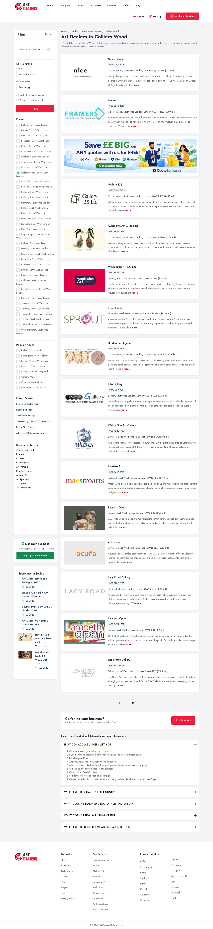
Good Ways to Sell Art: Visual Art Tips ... (42, 658)
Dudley (174, 859)
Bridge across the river (27, 403)
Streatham (113, 313)
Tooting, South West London (35, 319)
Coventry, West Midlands (33, 382)
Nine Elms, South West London (36, 259)
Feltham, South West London (35, 192)
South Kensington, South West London (33, 290)
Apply (35, 108)
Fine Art (20, 454)
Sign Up (157, 16)
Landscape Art (23, 462)
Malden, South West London (35, 243)
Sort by (19, 68)
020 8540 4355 (116, 105)
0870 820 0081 (116, 389)
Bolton (143, 872)
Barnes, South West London (34, 130)
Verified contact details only (33, 94)
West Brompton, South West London (32, 331)
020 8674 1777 (116, 624)
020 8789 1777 (116, 583)
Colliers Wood (115, 70)
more (136, 85)
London (147, 70)
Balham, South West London (35, 124)
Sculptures (21, 483)
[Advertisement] (35, 512)
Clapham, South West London (35, 167)
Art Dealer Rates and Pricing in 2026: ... (34, 580)
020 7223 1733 (116, 430)
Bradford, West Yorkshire (33, 366)
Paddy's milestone (24, 409)
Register (65, 887)
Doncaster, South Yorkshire (34, 387)
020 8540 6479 (117, 190)
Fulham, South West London (34, 197)
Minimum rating (23, 81)
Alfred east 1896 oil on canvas (31, 433)
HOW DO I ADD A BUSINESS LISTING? (87, 745)
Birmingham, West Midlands (34, 355)
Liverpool (175, 892)
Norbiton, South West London (35, 264)
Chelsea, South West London (35, 156)
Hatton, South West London (34, 208)
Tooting (111, 278)
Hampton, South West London (35, 202)
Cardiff (143, 889)
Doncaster (145, 900)
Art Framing (22, 466)
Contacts (80, 5)
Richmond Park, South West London (32, 282)
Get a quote (64, 5)
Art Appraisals (22, 479)
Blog (138, 5)
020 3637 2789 (116, 472)
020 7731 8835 (116, 665)
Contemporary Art (25, 450)
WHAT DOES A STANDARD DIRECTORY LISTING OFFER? (98, 804)
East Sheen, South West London (36, 186)
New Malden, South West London (37, 253)
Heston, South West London (34, 213)
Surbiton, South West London (35, 308)
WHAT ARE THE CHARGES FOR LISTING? (89, 792)
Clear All (48, 34)
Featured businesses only (32, 100)
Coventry (144, 894)
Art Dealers (95, 5)
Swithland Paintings (25, 415)
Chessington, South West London (37, 162)
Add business (183, 720)
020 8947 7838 (116, 231)
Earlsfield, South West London (35, 181)
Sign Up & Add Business (35, 555)
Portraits (20, 458)
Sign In (141, 16)
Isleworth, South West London (35, 223)
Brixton (111, 513)
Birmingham (146, 867)
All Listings (66, 865)
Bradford (144, 878)
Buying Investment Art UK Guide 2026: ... (37, 608)
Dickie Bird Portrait (25, 427)
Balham (111, 395)
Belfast (143, 861)
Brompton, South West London (36, 151)
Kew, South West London (33, 229)
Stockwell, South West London (36, 298)
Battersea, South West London (35, 135)
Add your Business (185, 16)
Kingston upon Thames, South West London (33, 236)
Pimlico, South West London (34, 269)
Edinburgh (176, 865)
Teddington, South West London (36, 313)
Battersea (112, 436)
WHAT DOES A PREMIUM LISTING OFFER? (89, 815)
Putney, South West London (34, 275)
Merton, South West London (34, 248)
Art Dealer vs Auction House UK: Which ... (35, 622)
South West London (132, 70)
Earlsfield (112, 478)
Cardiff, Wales (28, 377)
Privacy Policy (68, 898)
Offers (126, 5)
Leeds (173, 881)
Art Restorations (23, 487)
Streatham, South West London (36, 303)
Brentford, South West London (36, 140)
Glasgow (175, 870)
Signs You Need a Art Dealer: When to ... (35, 594)
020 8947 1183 (116, 272)
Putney (111, 589)
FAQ (63, 893)
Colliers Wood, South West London (32, 174)
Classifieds (112, 5)
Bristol (143, 883)
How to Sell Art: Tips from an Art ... (43, 638)
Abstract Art (21, 475)
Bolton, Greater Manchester (34, 361)
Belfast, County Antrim (32, 350)
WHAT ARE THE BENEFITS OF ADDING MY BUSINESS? (97, 827)
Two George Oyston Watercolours (33, 421)
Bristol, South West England (34, 371)
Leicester (175, 887)
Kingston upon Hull (180, 876)
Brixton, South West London (34, 146)
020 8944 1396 (117, 348)
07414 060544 (116, 64)
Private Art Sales (24, 470)
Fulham (111, 671)
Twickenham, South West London (37, 324)
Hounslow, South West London (36, 218)
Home (50, 5)
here (77, 751)
